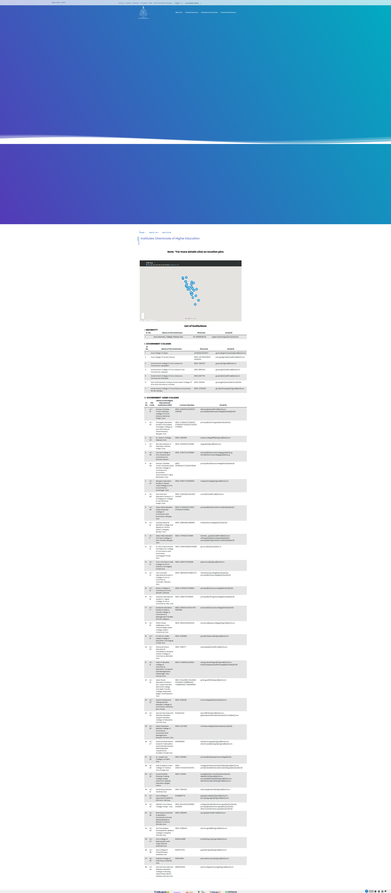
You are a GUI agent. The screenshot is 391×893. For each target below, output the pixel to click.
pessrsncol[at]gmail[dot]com (212, 562)
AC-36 (151, 829)
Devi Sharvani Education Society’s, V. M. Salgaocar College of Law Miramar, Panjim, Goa (165, 499)
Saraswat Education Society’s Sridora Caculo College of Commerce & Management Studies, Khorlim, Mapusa (164, 613)
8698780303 (180, 867)
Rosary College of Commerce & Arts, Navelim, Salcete (163, 590)
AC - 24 (151, 714)
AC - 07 (151, 482)
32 (146, 804)
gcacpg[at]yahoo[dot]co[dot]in (228, 382)
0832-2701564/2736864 (184, 588)
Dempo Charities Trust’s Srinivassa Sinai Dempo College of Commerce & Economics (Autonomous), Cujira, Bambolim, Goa (165, 470)
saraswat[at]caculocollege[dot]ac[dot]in (217, 607)
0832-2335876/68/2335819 (186, 546)
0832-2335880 (181, 636)
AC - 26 (151, 727)
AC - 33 (151, 805)
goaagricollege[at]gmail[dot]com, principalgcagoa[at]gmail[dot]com (214, 797)
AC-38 (151, 851)
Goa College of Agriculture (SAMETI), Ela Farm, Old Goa (164, 798)
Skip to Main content (58, 2)
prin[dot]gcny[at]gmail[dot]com (213, 839)
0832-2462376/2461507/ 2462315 (185, 410)
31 (145, 796)
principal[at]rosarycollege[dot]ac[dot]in (216, 588)
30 (146, 789)
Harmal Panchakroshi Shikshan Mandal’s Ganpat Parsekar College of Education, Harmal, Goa (164, 717)
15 (146, 588)
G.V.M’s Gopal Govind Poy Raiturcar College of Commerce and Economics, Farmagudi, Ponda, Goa (164, 552)
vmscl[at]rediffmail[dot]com (212, 494)
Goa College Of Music (159, 353)
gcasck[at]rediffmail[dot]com (228, 376)
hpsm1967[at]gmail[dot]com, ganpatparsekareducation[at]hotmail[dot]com (219, 714)
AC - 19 (151, 637)
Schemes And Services (209, 12)
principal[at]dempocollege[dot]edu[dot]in (217, 463)
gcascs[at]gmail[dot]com (226, 363)
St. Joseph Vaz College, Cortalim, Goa (163, 759)
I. (151, 330)
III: (161, 398)
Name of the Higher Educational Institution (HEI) (164, 402)
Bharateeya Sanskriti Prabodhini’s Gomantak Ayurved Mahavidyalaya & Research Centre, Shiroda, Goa (164, 818)
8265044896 (180, 839)
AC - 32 (151, 797)
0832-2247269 (181, 726)
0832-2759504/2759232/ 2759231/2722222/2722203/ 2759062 (186, 424)
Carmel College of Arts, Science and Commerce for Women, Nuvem (163, 456)
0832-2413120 (180, 774)
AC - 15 (151, 589)
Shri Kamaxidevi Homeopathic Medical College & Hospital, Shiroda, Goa (165, 831)
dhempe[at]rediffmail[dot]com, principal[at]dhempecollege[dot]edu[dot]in (218, 410)
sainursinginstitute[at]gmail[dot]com (215, 789)
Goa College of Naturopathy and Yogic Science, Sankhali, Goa (163, 842)
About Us (178, 12)
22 (146, 680)
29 (146, 774)
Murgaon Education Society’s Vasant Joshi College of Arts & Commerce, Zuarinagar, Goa (164, 485)
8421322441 (179, 713)
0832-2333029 (181, 700)
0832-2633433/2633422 (184, 623)
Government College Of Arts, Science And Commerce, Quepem (167, 370)
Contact (128, 3)
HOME (141, 232)
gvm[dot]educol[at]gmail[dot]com (214, 636)
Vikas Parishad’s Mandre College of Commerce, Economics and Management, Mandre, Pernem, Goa (164, 732)
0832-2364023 (181, 789)
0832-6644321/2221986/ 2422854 (184, 805)
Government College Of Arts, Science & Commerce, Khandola (166, 377)
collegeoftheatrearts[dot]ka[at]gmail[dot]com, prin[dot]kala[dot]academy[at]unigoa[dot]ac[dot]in (221, 766)
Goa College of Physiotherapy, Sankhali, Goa (162, 852)
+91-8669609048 (199, 337)
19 (145, 636)
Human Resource (191, 12)
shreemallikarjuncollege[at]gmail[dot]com (217, 623)
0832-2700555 (200, 388)
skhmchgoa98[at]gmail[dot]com (213, 828)
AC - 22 (151, 681)
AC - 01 (151, 410)
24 (146, 713)
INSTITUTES (166, 232)
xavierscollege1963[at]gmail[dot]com (215, 438)
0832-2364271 (199, 363)
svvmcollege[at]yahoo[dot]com (213, 700)
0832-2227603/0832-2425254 (202, 358)
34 (146, 828)
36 (146, 850)
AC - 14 (151, 574)
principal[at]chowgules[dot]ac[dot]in (215, 422)
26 (146, 741)
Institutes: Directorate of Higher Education (170, 238)
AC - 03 (151, 439)
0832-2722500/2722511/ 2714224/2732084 (184, 508)
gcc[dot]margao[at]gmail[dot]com (230, 388)
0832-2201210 (199, 382)
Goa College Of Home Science (163, 357)
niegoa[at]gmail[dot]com (210, 444)
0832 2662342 (199, 369)
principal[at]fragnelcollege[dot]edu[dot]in (217, 597)
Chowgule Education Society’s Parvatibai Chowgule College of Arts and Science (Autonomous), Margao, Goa (164, 428)
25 (146, 726)
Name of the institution (172, 333)
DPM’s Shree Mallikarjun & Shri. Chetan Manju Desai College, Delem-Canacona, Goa (164, 627)
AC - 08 (151, 495)
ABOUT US (153, 232)
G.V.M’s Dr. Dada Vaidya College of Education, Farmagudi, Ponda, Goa (164, 639)
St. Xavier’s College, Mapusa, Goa (163, 439)
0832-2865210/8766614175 (186, 573)
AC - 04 (151, 445)
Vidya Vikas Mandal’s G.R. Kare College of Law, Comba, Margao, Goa (164, 539)
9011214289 (179, 858)
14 (146, 573)
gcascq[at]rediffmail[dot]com (228, 369)
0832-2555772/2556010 (184, 481)
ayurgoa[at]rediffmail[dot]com (213, 813)
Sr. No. (148, 333)
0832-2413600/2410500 (184, 662)
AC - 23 (151, 701)
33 (146, 813)
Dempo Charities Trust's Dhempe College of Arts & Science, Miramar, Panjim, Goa (163, 414)
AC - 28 (151, 758)
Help (150, 3)
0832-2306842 (181, 828)
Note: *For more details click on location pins (195, 251)
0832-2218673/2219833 (184, 597)
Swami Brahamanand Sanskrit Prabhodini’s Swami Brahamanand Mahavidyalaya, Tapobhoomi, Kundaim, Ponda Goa (164, 747)
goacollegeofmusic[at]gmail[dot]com (231, 353)
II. (157, 344)
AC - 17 (151, 608)
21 (145, 662)
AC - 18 (151, 624)
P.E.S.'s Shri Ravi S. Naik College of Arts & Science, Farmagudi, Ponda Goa (164, 565)
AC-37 (151, 840)
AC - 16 (151, 598)
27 (146, 757)
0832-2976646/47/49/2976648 (185, 464)
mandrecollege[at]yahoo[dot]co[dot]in (216, 726)
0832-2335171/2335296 (184, 562)
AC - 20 (151, 648)
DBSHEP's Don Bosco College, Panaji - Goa (164, 805)
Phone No (201, 333)
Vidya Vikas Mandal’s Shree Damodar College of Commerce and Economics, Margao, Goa (164, 513)
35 (146, 839)
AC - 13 (151, 563)
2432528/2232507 (201, 353)
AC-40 (151, 868)
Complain (143, 3)
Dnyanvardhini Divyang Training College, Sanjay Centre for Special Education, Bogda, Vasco (163, 780)
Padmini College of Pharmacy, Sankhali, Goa (164, 860)
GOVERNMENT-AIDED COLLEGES (163, 397)
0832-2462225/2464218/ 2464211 (185, 495)
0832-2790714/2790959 (184, 452)
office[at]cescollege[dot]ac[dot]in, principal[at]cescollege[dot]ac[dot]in (215, 574)
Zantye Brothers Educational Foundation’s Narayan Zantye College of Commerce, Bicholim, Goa (164, 653)
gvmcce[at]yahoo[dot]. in (210, 546)
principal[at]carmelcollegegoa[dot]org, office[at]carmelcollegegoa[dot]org (216, 453)
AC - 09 (151, 508)
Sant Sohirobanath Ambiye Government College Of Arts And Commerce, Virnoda (171, 383)
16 (146, 597)
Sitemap (135, 3)
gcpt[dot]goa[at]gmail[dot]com (213, 850)
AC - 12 (151, 547)
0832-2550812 (180, 757)
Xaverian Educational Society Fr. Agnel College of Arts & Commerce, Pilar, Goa (164, 600)
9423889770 (180, 796)
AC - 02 (151, 423)
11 (145, 536)
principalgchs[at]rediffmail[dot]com (230, 357)
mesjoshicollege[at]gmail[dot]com (214, 481)
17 (146, 607)
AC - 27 (151, 742)
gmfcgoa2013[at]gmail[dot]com (213, 680)
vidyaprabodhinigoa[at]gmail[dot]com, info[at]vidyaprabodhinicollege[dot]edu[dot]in (219, 663)
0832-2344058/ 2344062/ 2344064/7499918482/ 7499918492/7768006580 (185, 682)
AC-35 (151, 814)
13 (145, 562)
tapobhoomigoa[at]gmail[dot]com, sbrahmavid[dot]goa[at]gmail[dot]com (216, 742)
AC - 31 (151, 790)
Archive (121, 3)
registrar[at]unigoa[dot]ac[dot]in (225, 337)
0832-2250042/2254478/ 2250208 (185, 608)
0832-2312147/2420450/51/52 (184, 766)
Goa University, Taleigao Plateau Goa (168, 337)
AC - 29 (151, 766)
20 (146, 647)
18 (146, 623)
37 (146, 858)
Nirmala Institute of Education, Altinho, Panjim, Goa (163, 446)
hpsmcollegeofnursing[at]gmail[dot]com (217, 867)
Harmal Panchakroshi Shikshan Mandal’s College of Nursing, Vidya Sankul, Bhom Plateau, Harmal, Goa (164, 871)
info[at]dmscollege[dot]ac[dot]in (213, 522)
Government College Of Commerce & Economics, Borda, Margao (171, 389)
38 (146, 867)
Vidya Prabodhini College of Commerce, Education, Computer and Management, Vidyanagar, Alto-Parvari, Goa (164, 669)
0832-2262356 (181, 438)
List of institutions (195, 326)
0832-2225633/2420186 (184, 444)
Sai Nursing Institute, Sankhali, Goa (164, 790)
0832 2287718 (199, 376)
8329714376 (180, 850)
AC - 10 (151, 523)
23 (146, 700)
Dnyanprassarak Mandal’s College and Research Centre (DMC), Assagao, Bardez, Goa (164, 527)
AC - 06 (151, 464)
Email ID (228, 333)
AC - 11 (151, 537)
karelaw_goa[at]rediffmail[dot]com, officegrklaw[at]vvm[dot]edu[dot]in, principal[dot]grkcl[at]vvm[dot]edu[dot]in (217, 538)
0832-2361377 (180, 647)
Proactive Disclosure (228, 12)
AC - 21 (151, 663)
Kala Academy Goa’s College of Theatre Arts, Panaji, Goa (164, 767)
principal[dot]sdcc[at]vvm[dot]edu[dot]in (217, 507)
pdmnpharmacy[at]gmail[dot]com (214, 858)
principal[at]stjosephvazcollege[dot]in (215, 757)
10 (146, 522)
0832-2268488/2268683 (185, 522)
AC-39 (151, 859)
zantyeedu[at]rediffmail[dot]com (213, 647)
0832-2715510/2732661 (184, 536)
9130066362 (180, 741)
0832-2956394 (181, 813)
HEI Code (152, 404)
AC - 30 (151, 775)
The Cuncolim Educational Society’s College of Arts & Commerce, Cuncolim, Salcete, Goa (164, 578)
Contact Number (187, 405)
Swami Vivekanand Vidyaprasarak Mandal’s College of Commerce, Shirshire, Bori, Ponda (164, 704)
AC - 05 (151, 453)
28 (146, 765)
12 (145, 546)
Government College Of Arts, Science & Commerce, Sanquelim (166, 364)
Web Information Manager (163, 3)
